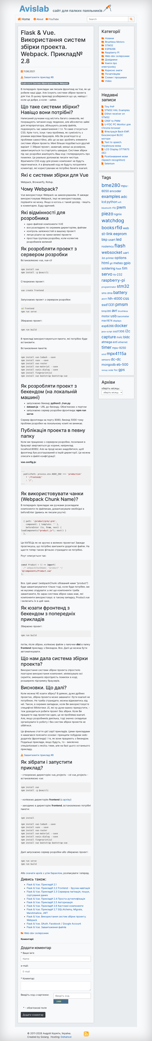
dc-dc (116, 359)
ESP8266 (110, 48)
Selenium (109, 163)
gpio (127, 263)
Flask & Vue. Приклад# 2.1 (42, 884)
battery (120, 292)
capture (109, 336)
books (108, 227)
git (111, 263)
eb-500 (122, 364)
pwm (121, 207)
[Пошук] (131, 19)
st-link (107, 233)
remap (105, 370)
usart (111, 239)
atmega (107, 342)
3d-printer (108, 258)
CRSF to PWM (112, 120)
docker (121, 325)
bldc (126, 337)
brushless (123, 311)
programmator (109, 287)
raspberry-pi (113, 280)
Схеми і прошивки (116, 77)
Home (26, 19)
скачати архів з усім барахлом (44, 873)
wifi (119, 202)
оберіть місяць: (111, 388)
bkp (104, 239)
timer (106, 347)
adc (124, 196)
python (112, 202)
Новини (109, 38)
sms (104, 293)
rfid (118, 227)
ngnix (118, 214)
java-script (107, 331)
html (105, 263)
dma (110, 293)
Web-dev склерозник (36, 933)
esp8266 (108, 326)
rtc (114, 207)
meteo (118, 263)
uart (126, 253)
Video (108, 80)
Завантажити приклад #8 (38, 77)
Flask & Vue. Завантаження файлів (46, 927)
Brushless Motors (114, 41)
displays (117, 320)
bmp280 (106, 310)
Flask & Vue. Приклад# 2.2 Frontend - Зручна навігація (58, 888)
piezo (107, 213)
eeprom (120, 233)
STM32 (109, 45)
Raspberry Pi (112, 52)
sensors (106, 359)
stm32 (123, 286)
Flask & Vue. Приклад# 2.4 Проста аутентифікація (56, 898)
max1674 (107, 320)
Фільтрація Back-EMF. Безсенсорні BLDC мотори (116, 135)
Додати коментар (33, 1014)
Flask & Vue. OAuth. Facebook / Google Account (54, 923)
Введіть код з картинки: (35, 994)
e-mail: (24, 965)
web (126, 228)
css (126, 298)
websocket (112, 252)
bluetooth (106, 208)
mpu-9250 (119, 348)
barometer (123, 316)
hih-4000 (115, 298)
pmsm (121, 304)
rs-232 (117, 274)
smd (104, 354)
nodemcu (108, 246)
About (40, 19)
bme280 (111, 185)
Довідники (111, 59)
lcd (104, 202)
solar (110, 370)
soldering (108, 268)
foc (116, 369)
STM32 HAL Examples (117, 110)
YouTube (54, 19)
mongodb (109, 364)
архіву (67, 799)
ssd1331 (108, 305)
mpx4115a (116, 353)
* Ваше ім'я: (27, 952)
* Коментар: (28, 978)
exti (115, 342)
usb (113, 316)
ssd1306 (118, 331)
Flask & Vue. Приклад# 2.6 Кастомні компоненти (55, 905)
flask (118, 268)
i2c (127, 331)
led (119, 239)
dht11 (104, 299)
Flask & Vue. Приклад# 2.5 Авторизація (50, 902)
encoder (115, 191)
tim (124, 268)
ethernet (123, 342)
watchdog (113, 220)
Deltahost (66, 1036)
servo (107, 274)
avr (114, 310)
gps (121, 369)
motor (106, 316)
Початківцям (112, 73)
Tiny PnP (109, 106)
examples (111, 196)
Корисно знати (113, 70)
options (120, 258)
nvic (119, 337)
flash (119, 246)
